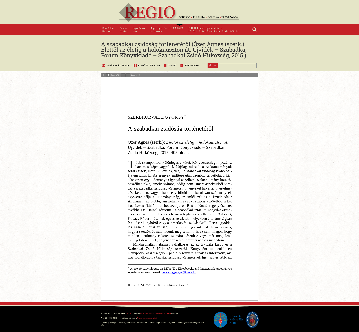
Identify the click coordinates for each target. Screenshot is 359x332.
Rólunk (123, 29)
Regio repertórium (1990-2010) (166, 29)
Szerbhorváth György (117, 65)
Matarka (130, 313)
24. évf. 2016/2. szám (149, 65)
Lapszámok (139, 29)
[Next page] (108, 75)
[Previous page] (104, 75)
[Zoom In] (128, 75)
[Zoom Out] (123, 75)
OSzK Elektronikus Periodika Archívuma (155, 313)
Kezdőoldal (108, 29)
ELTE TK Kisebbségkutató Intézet (213, 29)
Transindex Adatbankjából (147, 318)
